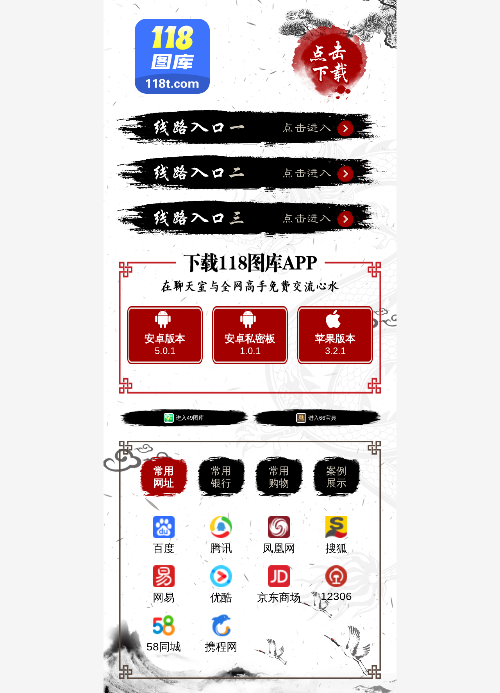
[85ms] (250, 128)
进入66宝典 (322, 418)
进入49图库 (190, 418)
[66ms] (250, 174)
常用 (164, 477)
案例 (336, 477)
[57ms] (250, 219)
